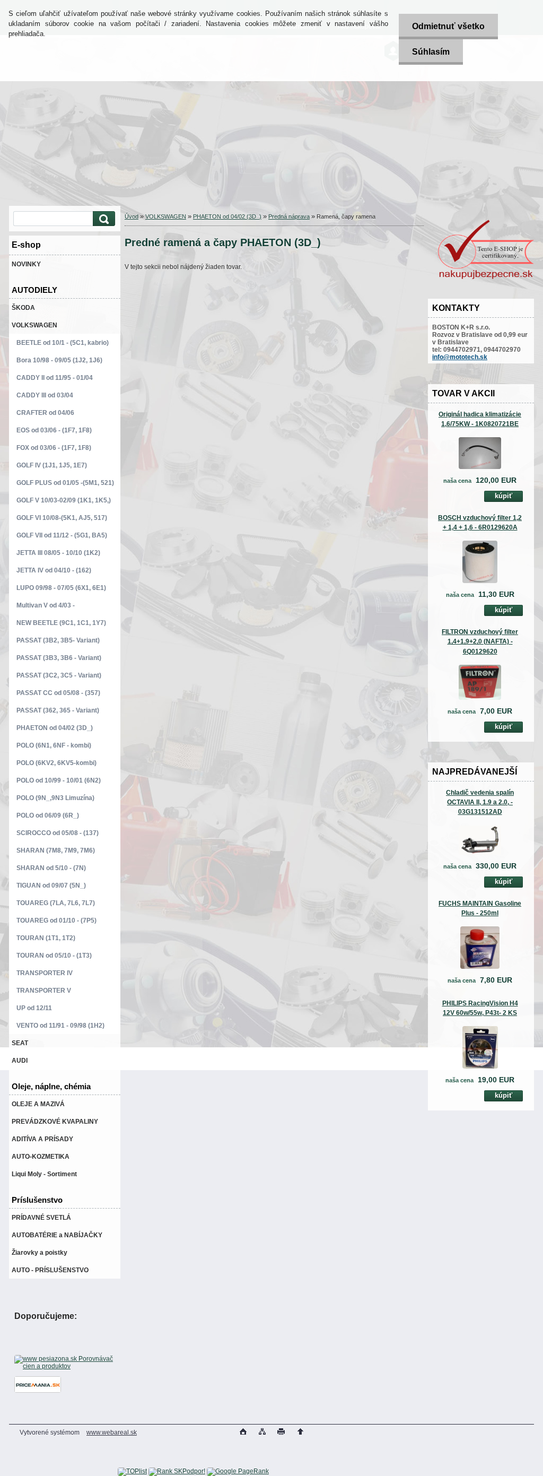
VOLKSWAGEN (165, 216)
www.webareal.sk (111, 1432)
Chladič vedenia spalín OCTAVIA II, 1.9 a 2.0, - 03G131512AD (480, 802)
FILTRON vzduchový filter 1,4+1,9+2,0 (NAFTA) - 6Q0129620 (480, 641)
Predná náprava (289, 216)
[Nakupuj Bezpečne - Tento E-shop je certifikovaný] (485, 278)
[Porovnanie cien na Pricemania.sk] (37, 1390)
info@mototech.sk (459, 357)
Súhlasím (431, 51)
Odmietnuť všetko (448, 26)
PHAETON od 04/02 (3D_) (227, 216)
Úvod (131, 216)
